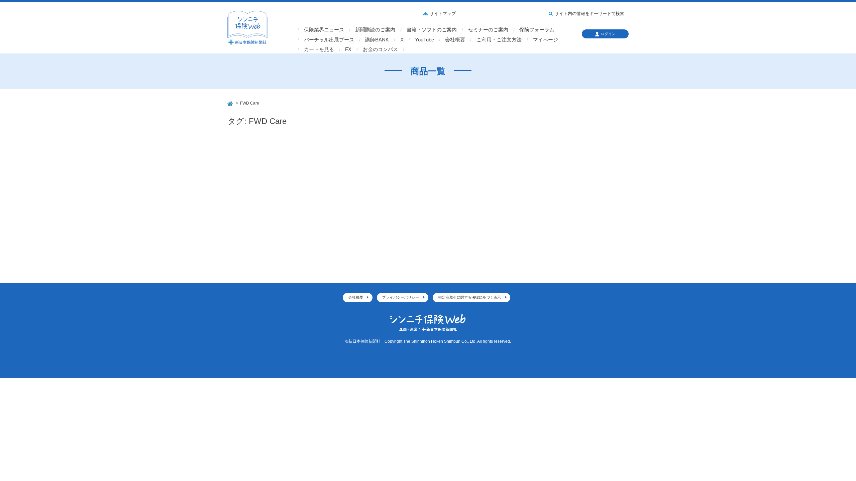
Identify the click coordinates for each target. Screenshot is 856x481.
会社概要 (455, 39)
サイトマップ (443, 13)
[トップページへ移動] (230, 103)
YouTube (424, 39)
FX (348, 49)
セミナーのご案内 (488, 29)
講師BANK (377, 39)
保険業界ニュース (324, 29)
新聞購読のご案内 (375, 29)
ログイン (608, 34)
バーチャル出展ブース (329, 39)
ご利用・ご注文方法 (499, 39)
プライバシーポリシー (400, 297)
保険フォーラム (536, 29)
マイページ (545, 39)
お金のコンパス (380, 49)
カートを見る (319, 49)
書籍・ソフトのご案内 (432, 29)
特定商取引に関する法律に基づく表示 (469, 297)
